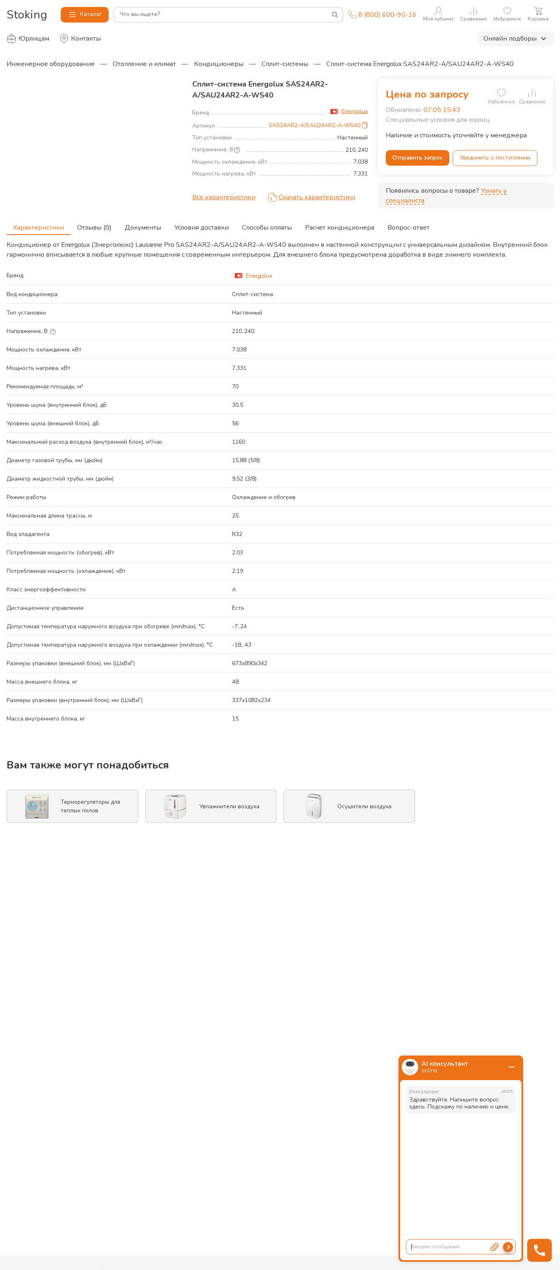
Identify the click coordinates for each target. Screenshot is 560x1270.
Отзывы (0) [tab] (94, 227)
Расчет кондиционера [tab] (339, 227)
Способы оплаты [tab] (267, 227)
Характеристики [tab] (38, 227)
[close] (511, 1067)
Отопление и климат (144, 63)
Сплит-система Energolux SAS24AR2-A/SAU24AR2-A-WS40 (420, 63)
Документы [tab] (143, 227)
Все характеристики (223, 197)
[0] (501, 92)
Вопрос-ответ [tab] (408, 227)
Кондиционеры (219, 63)
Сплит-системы (285, 63)
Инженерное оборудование (51, 63)
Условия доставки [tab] (201, 227)
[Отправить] (508, 1247)
